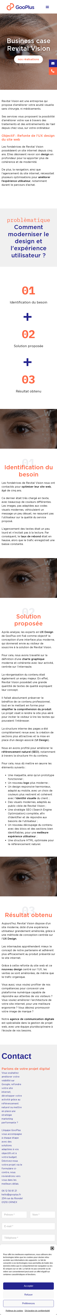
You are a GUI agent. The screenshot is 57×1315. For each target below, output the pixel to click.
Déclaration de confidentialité (37, 1311)
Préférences (28, 1303)
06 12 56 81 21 (9, 1190)
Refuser (28, 1294)
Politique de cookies (14, 1311)
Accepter (28, 1285)
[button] (52, 1248)
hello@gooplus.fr (11, 1194)
